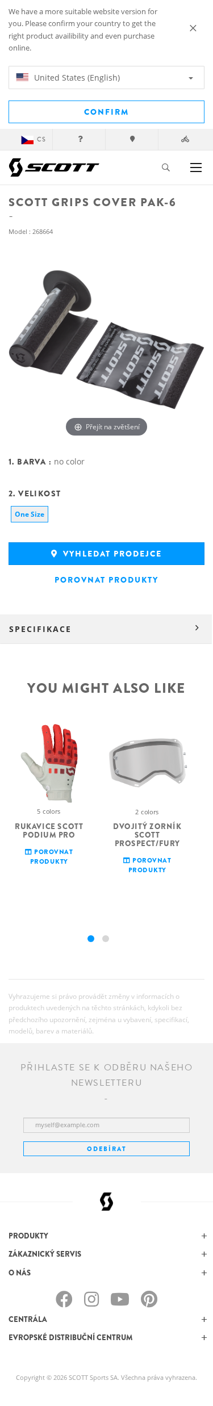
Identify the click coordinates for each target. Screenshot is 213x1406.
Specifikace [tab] (40, 629)
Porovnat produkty (106, 579)
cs (41, 139)
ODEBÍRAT (107, 1148)
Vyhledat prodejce (111, 553)
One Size (29, 514)
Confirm (106, 112)
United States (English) (76, 77)
